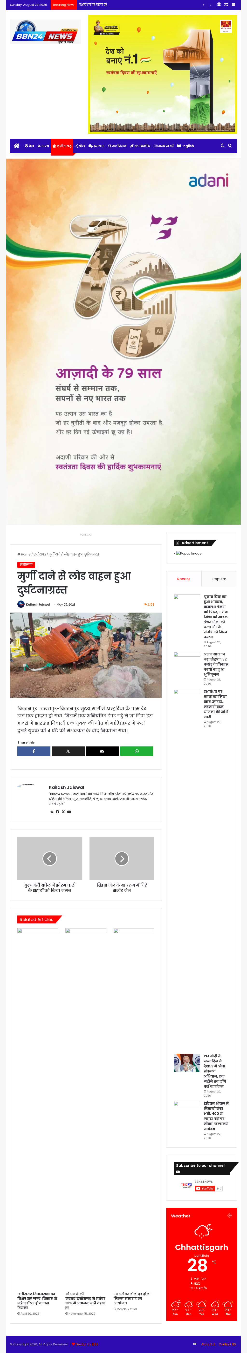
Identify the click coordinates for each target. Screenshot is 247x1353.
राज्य (45, 146)
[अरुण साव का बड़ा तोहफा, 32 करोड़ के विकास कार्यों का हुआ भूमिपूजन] (187, 661)
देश (31, 146)
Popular (219, 578)
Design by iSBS (87, 1344)
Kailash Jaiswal (38, 604)
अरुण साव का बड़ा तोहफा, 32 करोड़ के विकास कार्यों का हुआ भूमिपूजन (216, 664)
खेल (81, 146)
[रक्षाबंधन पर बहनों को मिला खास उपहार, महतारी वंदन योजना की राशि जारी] (187, 869)
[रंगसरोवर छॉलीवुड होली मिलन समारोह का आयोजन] (134, 1108)
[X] (63, 812)
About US (208, 1344)
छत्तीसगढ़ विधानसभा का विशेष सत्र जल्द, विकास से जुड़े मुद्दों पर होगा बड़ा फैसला (37, 1301)
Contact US (227, 1344)
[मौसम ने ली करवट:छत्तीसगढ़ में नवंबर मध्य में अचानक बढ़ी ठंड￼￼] (85, 1108)
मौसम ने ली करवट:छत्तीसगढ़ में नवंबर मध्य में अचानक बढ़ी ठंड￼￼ (85, 1301)
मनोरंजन (119, 146)
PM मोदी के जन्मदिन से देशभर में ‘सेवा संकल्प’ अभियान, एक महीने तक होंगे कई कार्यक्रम (215, 1071)
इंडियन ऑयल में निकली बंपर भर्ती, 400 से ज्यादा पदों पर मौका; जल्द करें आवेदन (216, 1116)
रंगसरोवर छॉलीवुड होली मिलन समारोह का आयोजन (132, 1299)
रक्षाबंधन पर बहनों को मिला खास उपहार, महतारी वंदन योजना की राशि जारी (127, 4)
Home (25, 554)
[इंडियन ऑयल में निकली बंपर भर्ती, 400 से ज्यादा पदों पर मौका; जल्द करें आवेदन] (187, 1110)
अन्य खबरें (166, 146)
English (187, 146)
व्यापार (98, 146)
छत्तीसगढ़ (64, 146)
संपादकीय (142, 146)
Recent (183, 578)
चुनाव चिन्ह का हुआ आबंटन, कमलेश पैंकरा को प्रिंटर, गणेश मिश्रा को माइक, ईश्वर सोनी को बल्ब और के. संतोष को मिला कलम (216, 617)
